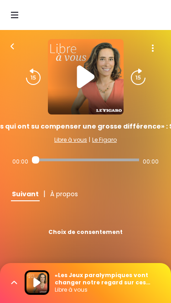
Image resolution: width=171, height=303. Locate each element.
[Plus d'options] (153, 48)
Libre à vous (70, 140)
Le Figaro (104, 140)
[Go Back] (12, 45)
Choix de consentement (85, 232)
